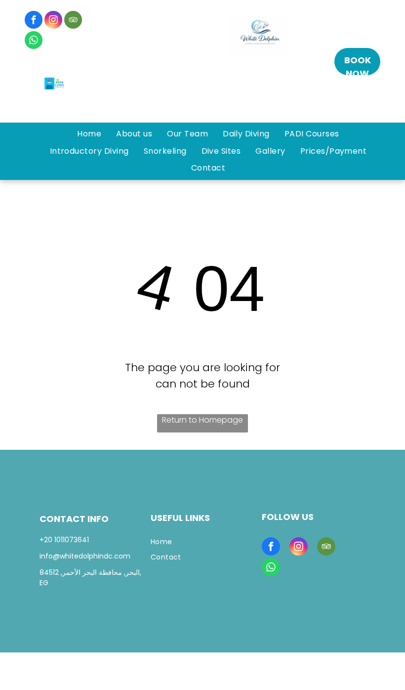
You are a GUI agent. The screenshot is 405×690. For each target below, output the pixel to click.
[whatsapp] (33, 41)
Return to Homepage (202, 420)
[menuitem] (89, 134)
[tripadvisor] (73, 21)
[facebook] (33, 21)
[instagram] (53, 21)
